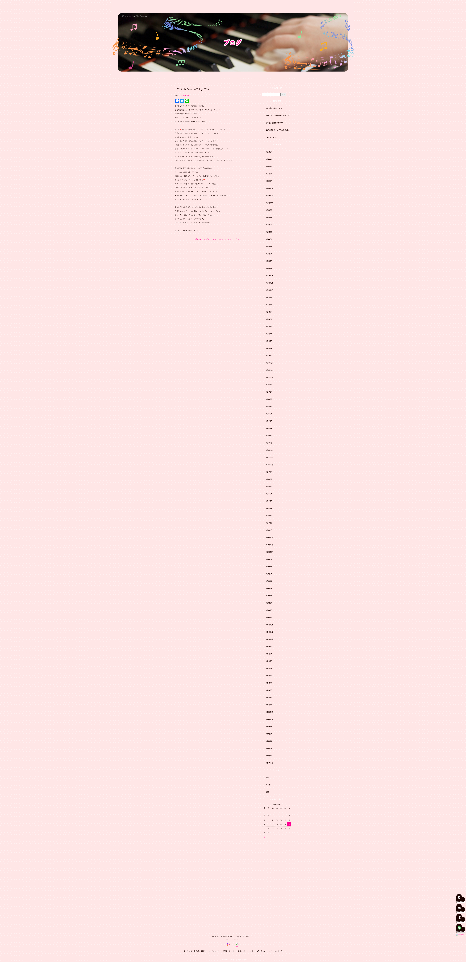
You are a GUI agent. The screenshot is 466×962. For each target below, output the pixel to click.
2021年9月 (269, 472)
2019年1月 (269, 705)
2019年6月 (269, 668)
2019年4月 (269, 683)
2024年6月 (269, 232)
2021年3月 (269, 515)
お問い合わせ (339, 6)
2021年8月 (269, 479)
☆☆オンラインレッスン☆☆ (229, 239)
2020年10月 (269, 552)
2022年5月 (269, 414)
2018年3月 (269, 748)
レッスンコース (282, 6)
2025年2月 (269, 174)
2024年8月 (269, 217)
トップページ (251, 6)
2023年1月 (269, 355)
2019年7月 (269, 661)
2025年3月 (269, 166)
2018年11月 (269, 719)
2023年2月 (269, 348)
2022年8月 (269, 392)
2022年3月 (269, 428)
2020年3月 (269, 603)
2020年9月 (269, 559)
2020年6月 (269, 581)
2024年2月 (269, 261)
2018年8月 (269, 741)
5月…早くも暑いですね (274, 108)
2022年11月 (269, 370)
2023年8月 (269, 304)
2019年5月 (269, 675)
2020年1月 (269, 617)
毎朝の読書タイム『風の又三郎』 (277, 130)
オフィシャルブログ (275, 951)
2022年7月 (269, 399)
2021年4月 (269, 508)
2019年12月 (269, 625)
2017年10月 (269, 763)
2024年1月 (269, 268)
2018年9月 (269, 734)
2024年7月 (269, 224)
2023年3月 (269, 341)
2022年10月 (269, 377)
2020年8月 (269, 566)
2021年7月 (269, 486)
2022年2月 (269, 435)
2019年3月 (269, 690)
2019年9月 (269, 646)
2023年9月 (269, 297)
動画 (267, 792)
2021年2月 (269, 523)
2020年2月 (269, 610)
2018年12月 (269, 712)
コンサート (270, 785)
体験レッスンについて (320, 6)
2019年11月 (269, 632)
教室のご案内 (266, 6)
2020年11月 (269, 544)
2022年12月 (269, 363)
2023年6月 (269, 319)
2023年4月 (269, 334)
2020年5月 (269, 588)
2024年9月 (269, 210)
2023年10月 (269, 290)
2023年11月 (269, 283)
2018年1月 (269, 755)
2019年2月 (269, 697)
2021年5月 (269, 501)
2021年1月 (269, 530)
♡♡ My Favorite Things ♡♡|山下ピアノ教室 (134, 16)
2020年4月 (269, 595)
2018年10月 (269, 726)
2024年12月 (269, 188)
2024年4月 (269, 246)
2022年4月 (269, 421)
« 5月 (264, 837)
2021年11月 (269, 457)
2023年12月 (269, 275)
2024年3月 (269, 254)
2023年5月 (269, 326)
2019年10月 (269, 639)
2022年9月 (269, 384)
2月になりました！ (272, 137)
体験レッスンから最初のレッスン (277, 115)
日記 (267, 777)
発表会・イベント (300, 6)
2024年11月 (269, 195)
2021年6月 (269, 494)
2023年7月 (269, 312)
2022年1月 (269, 443)
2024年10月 (269, 203)
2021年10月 (269, 464)
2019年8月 (269, 654)
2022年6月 (269, 406)
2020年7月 (269, 574)
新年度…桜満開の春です (274, 123)
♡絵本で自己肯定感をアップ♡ (204, 239)
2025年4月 (269, 159)
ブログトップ (277, 88)
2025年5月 (269, 152)
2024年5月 (269, 239)
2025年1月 (269, 181)
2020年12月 (269, 537)
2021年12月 (269, 450)
